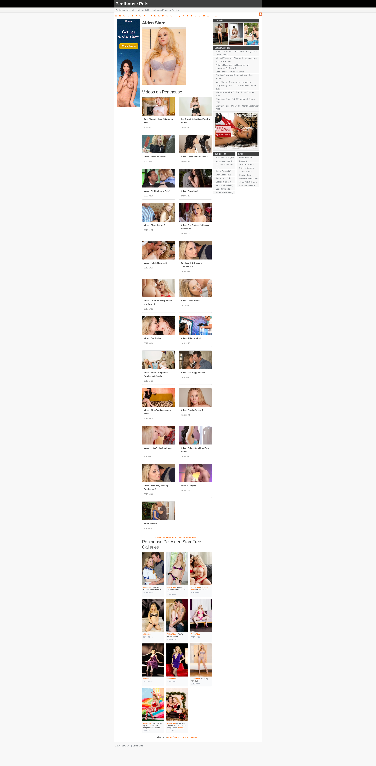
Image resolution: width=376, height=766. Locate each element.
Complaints (137, 746)
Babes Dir (243, 161)
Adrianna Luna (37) (225, 157)
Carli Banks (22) (223, 189)
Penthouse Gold (246, 157)
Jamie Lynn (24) (223, 178)
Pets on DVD (143, 10)
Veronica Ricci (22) (224, 185)
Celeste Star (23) (223, 182)
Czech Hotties (245, 171)
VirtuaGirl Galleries (248, 182)
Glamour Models (247, 164)
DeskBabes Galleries (248, 178)
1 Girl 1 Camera (246, 168)
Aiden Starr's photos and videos (182, 737)
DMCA (126, 746)
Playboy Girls (245, 175)
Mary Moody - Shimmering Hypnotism (233, 82)
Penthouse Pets (131, 3)
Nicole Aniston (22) (224, 192)
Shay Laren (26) (223, 175)
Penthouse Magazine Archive (165, 10)
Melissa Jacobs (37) (225, 161)
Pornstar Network (247, 185)
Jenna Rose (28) (223, 171)
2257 (117, 746)
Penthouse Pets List (124, 10)
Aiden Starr (147, 587)
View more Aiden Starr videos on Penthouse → (177, 537)
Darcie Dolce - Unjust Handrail (230, 72)
